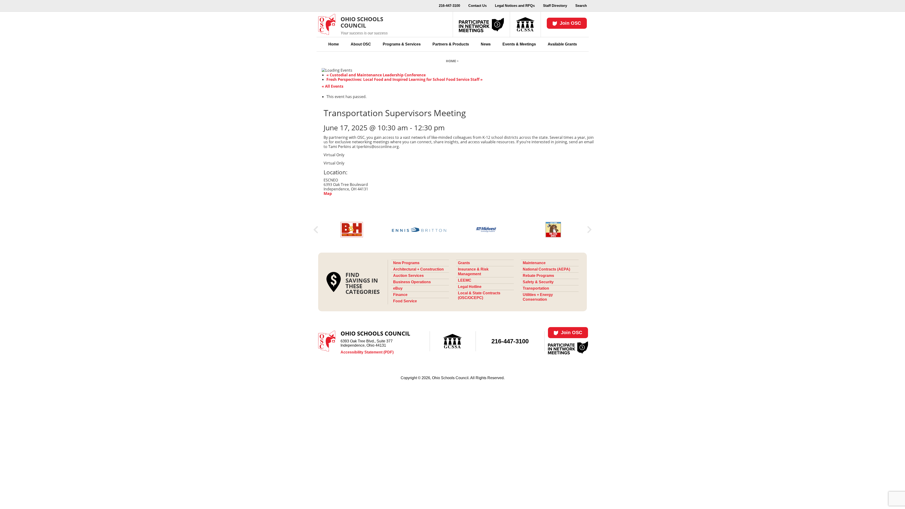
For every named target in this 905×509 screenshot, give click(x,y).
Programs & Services (402, 44)
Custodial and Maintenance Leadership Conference (376, 75)
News (486, 44)
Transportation (536, 288)
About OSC (361, 44)
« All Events (332, 86)
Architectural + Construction (418, 269)
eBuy (398, 288)
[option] (351, 229)
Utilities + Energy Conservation (538, 297)
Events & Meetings (519, 44)
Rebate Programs (538, 276)
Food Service (405, 301)
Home (333, 44)
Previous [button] (315, 230)
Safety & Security (538, 282)
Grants (464, 263)
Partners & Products (450, 44)
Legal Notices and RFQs (515, 6)
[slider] (452, 230)
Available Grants (562, 44)
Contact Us (477, 6)
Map (328, 193)
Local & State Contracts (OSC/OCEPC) (479, 295)
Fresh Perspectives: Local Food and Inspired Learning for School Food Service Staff (404, 79)
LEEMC (464, 280)
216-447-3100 (449, 6)
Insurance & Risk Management (473, 271)
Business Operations (412, 282)
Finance (400, 295)
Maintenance (534, 263)
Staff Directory (555, 6)
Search (581, 6)
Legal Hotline (469, 287)
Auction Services (408, 276)
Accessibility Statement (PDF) (367, 352)
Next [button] (589, 230)
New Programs (406, 263)
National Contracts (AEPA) (546, 269)
